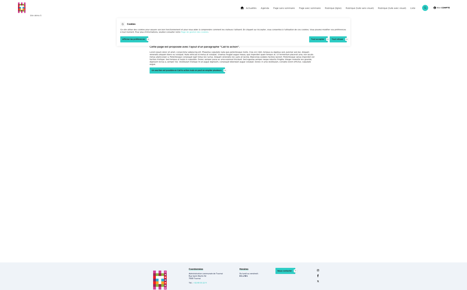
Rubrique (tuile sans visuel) (360, 8)
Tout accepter (317, 39)
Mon (443, 8)
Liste (412, 8)
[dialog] (233, 32)
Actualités (251, 8)
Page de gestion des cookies (194, 32)
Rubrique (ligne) (333, 8)
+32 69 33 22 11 (200, 283)
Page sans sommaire (284, 8)
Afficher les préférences (133, 39)
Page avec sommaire (310, 8)
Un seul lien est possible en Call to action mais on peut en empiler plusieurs (187, 70)
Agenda (265, 8)
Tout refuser (337, 39)
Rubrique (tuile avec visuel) (392, 8)
